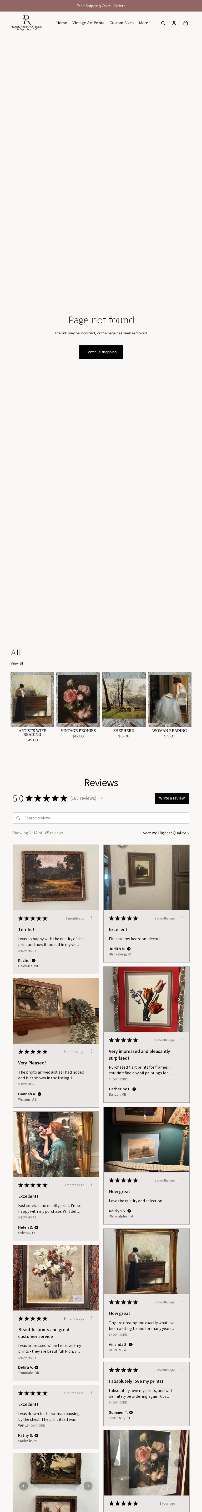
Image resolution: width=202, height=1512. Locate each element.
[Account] (174, 23)
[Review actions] (91, 917)
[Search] (163, 23)
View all (17, 663)
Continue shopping (101, 352)
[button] (101, 798)
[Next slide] (50, 699)
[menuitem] (143, 23)
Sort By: (150, 833)
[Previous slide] (15, 699)
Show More (27, 951)
